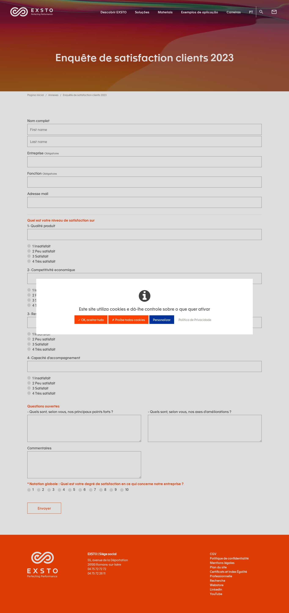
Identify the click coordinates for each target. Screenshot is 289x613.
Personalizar (162, 319)
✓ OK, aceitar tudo (91, 319)
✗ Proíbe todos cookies (128, 319)
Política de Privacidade (195, 319)
